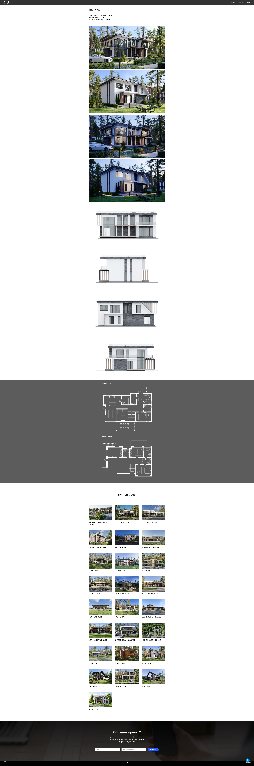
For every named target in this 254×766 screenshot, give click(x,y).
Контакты (249, 2)
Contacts (127, 762)
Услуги (241, 2)
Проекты (233, 2)
